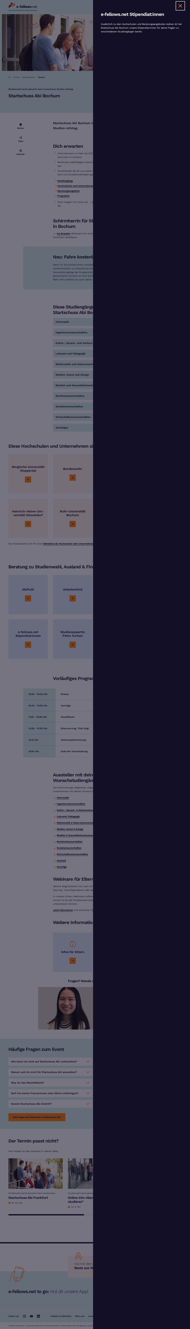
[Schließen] (180, 6)
